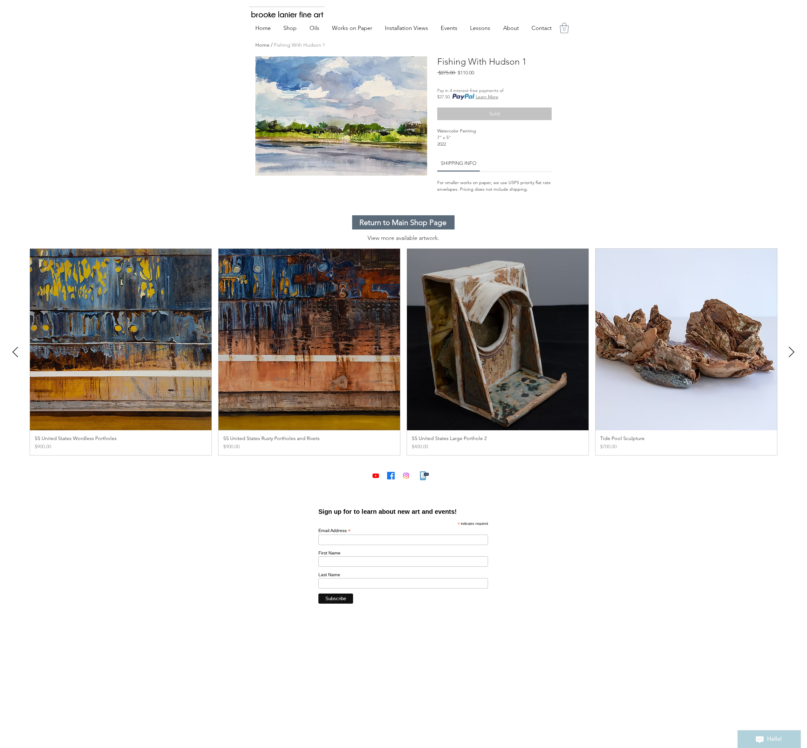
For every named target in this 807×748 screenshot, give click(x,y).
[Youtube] (376, 475)
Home (262, 45)
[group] (403, 352)
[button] (564, 28)
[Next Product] (792, 352)
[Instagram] (406, 475)
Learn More (487, 97)
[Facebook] (391, 475)
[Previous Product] (15, 352)
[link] (458, 163)
